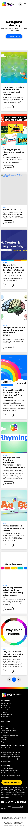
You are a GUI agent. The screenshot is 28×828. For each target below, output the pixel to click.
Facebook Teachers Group (9, 773)
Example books (5, 708)
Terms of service (19, 822)
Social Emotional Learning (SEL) (10, 759)
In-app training (5, 717)
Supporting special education (10, 754)
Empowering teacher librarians (10, 757)
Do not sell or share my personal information (14, 825)
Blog (2, 742)
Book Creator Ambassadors (9, 771)
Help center (4, 705)
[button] (20, 4)
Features (4, 724)
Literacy (5, 147)
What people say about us (9, 735)
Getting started (6, 703)
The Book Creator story (8, 733)
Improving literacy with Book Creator (12, 750)
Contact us (17, 824)
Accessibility (8, 824)
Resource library (6, 710)
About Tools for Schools (8, 731)
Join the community (7, 768)
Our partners (5, 737)
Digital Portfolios (6, 761)
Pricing (3, 726)
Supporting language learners (10, 752)
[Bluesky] (2, 802)
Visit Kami (4, 739)
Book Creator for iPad (7, 728)
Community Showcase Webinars (11, 775)
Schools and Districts (7, 748)
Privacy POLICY (8, 822)
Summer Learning (7, 85)
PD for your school (6, 714)
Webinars (4, 712)
